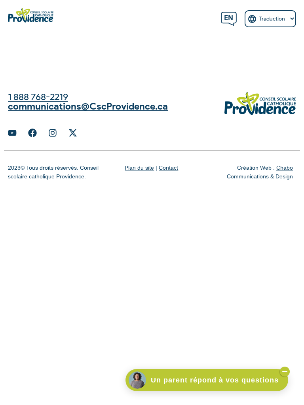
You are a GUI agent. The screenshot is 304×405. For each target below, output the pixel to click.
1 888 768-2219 (38, 96)
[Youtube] (12, 133)
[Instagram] (52, 133)
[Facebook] (32, 133)
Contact (168, 168)
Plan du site (139, 168)
